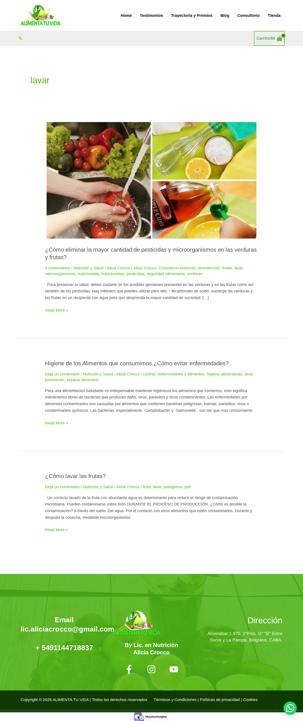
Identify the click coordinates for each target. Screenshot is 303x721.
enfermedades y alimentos (181, 374)
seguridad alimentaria (166, 274)
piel (188, 487)
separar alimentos (82, 380)
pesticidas (135, 274)
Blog (224, 15)
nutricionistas (112, 274)
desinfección (209, 268)
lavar (238, 268)
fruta (147, 487)
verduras (195, 274)
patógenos (173, 487)
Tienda (274, 15)
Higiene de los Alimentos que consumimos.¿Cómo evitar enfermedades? (137, 363)
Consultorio (248, 15)
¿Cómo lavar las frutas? (75, 476)
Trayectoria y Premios (191, 15)
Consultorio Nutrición (177, 268)
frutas (227, 268)
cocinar (149, 374)
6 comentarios (57, 268)
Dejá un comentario (62, 374)
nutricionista (88, 274)
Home (126, 15)
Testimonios (151, 15)
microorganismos (60, 274)
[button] (20, 38)
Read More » (56, 310)
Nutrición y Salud (88, 268)
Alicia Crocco (144, 268)
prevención (55, 380)
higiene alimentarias (224, 374)
